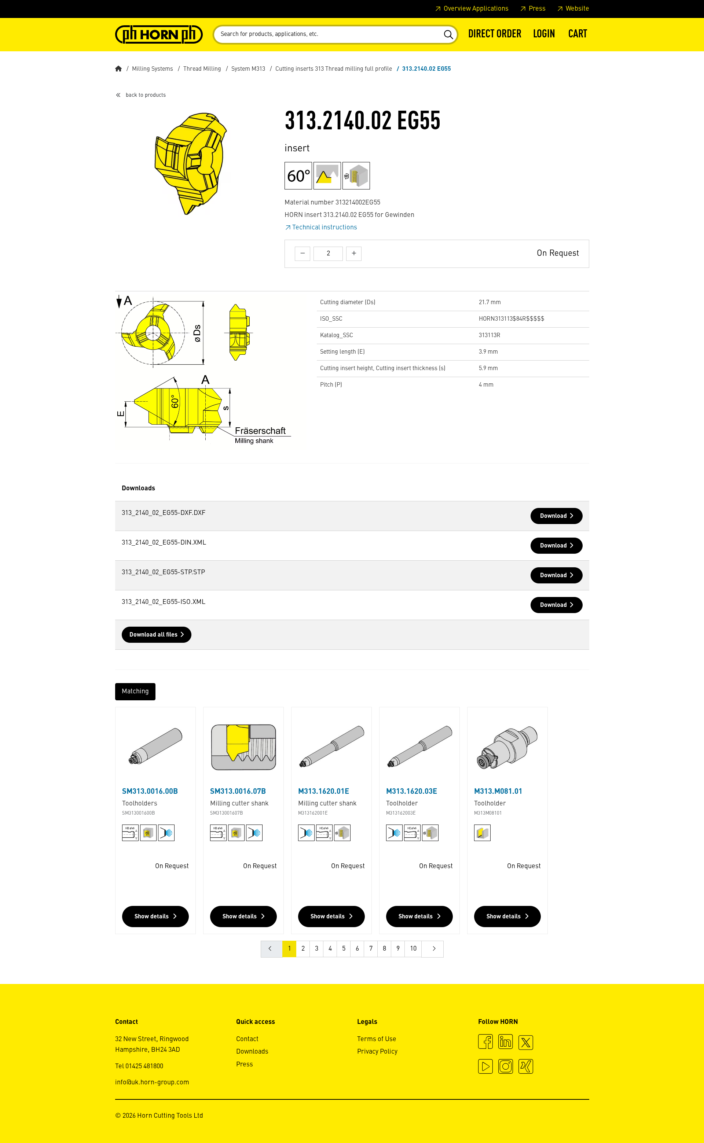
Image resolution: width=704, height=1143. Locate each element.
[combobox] (335, 34)
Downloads (252, 1051)
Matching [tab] (135, 691)
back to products (146, 95)
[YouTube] (485, 1067)
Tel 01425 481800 (139, 1066)
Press (536, 8)
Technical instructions (324, 227)
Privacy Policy (377, 1051)
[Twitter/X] (525, 1046)
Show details (152, 917)
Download (553, 516)
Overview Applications (475, 8)
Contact (247, 1039)
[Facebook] (485, 1042)
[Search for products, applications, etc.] (448, 35)
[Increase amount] (354, 254)
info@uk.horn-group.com (152, 1082)
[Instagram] (505, 1067)
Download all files (153, 635)
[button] (544, 34)
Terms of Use (376, 1039)
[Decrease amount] (302, 254)
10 (413, 948)
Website (576, 8)
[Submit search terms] (448, 35)
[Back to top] (670, 1117)
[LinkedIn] (505, 1042)
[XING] (525, 1067)
